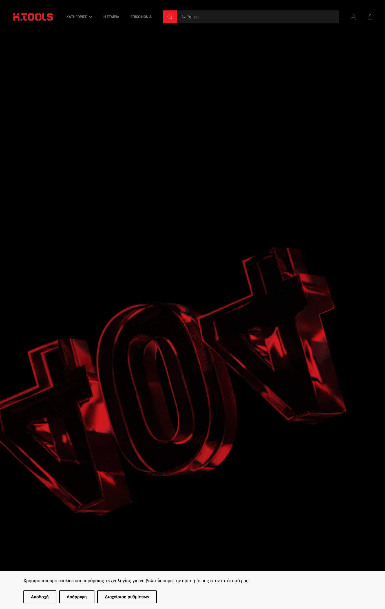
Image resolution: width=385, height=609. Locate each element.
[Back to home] (33, 17)
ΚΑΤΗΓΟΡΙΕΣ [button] (77, 17)
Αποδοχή (40, 596)
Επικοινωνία (141, 17)
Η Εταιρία (111, 17)
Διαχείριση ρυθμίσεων (127, 596)
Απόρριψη (77, 596)
